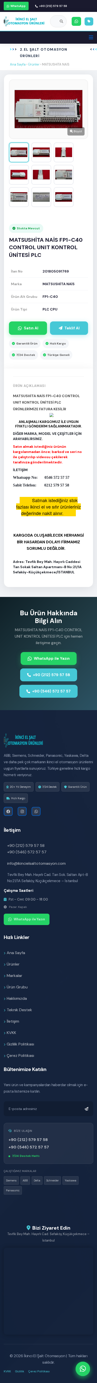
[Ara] (61, 21)
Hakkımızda (17, 998)
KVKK (11, 1032)
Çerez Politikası (20, 1055)
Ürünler (34, 64)
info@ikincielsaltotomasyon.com (36, 863)
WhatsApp (18, 6)
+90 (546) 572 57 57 (51, 691)
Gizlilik (19, 1371)
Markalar (14, 975)
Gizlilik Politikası (20, 1044)
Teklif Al (72, 328)
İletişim (13, 1021)
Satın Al (31, 328)
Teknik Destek (19, 1009)
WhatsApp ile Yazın (52, 658)
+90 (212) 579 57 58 (53, 6)
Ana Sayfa (18, 64)
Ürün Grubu (17, 987)
